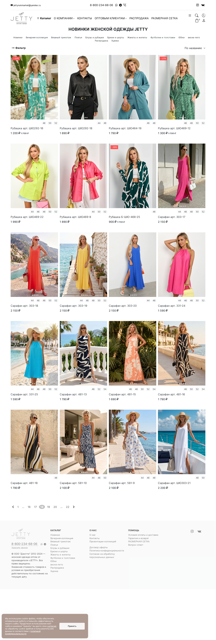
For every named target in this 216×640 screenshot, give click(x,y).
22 (67, 507)
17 (35, 507)
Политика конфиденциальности (106, 550)
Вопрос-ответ (135, 544)
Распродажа (57, 567)
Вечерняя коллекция (61, 538)
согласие (51, 626)
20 (55, 507)
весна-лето (56, 564)
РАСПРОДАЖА (139, 18)
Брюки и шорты (59, 551)
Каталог (45, 18)
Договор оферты (98, 547)
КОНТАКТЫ (84, 18)
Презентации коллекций (102, 541)
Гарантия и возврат (138, 538)
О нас (92, 535)
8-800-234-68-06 (101, 5)
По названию (194, 48)
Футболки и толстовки (62, 558)
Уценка (54, 571)
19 (48, 507)
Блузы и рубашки (59, 548)
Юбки (53, 561)
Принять (72, 626)
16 (29, 507)
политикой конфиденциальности (22, 632)
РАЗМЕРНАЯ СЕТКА (164, 18)
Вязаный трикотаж (60, 541)
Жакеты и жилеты (60, 554)
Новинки (55, 535)
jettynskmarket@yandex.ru (27, 5)
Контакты (94, 538)
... (23, 507)
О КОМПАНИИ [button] (63, 18)
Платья (54, 544)
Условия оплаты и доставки (143, 535)
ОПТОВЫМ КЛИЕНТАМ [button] (110, 18)
